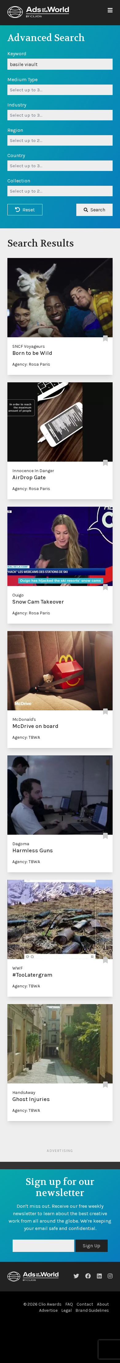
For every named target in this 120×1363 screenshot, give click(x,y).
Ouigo (18, 595)
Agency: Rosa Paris (31, 364)
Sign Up (91, 1246)
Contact (85, 1304)
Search (97, 210)
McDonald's (24, 719)
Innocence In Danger (33, 470)
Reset (28, 210)
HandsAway (23, 1092)
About (103, 1304)
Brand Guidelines (92, 1310)
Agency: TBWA (26, 737)
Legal (66, 1310)
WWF (17, 968)
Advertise (48, 1310)
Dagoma (20, 843)
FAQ (69, 1304)
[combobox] (60, 90)
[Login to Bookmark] (105, 339)
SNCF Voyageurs (28, 346)
